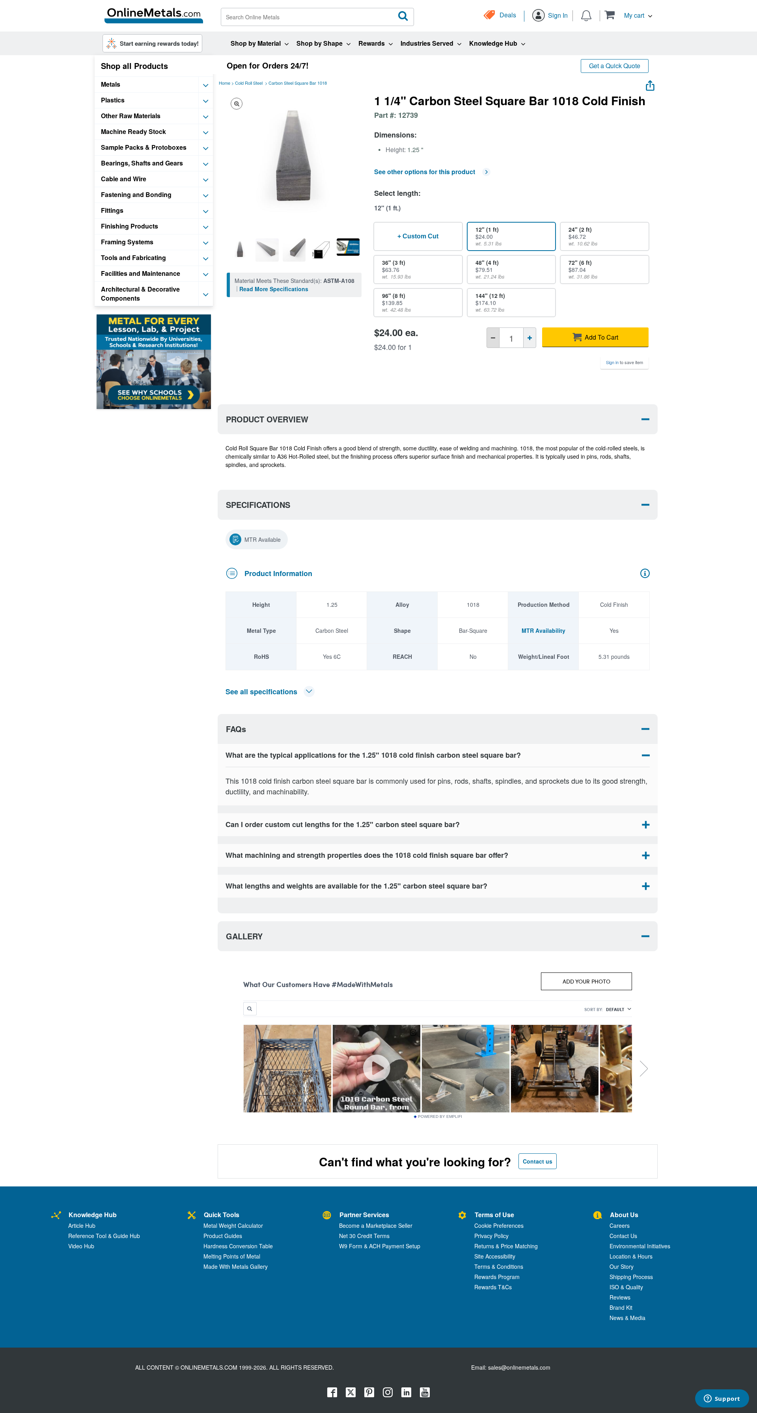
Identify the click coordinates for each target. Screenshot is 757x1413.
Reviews (620, 1297)
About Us (624, 1214)
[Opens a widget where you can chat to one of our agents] (722, 1399)
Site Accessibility (494, 1256)
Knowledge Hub (93, 1214)
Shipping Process (631, 1277)
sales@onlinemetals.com (519, 1367)
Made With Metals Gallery (235, 1266)
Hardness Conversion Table (238, 1246)
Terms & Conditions (498, 1266)
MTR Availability (543, 630)
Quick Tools (221, 1214)
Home (224, 83)
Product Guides (222, 1236)
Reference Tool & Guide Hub (104, 1236)
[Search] (403, 16)
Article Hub (81, 1225)
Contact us (537, 1161)
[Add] (529, 337)
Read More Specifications (273, 289)
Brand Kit (621, 1307)
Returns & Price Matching (506, 1246)
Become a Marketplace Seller (375, 1225)
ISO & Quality (626, 1287)
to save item (624, 362)
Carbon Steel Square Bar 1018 (297, 83)
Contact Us (623, 1236)
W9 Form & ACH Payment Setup (379, 1246)
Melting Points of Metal (231, 1256)
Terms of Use (494, 1214)
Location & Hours (631, 1256)
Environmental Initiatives (640, 1246)
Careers (620, 1225)
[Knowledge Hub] (56, 1216)
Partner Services (364, 1214)
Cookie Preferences (499, 1225)
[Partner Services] (327, 1216)
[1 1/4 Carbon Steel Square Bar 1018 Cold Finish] (240, 249)
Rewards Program (497, 1277)
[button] (628, 14)
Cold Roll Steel (249, 83)
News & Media (627, 1318)
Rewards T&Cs (493, 1287)
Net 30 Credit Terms (364, 1236)
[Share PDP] (650, 83)
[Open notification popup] (586, 15)
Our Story (622, 1266)
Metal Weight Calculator (233, 1225)
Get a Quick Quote (614, 65)
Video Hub (81, 1246)
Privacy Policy (491, 1236)
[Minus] (493, 337)
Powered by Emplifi (440, 1117)
